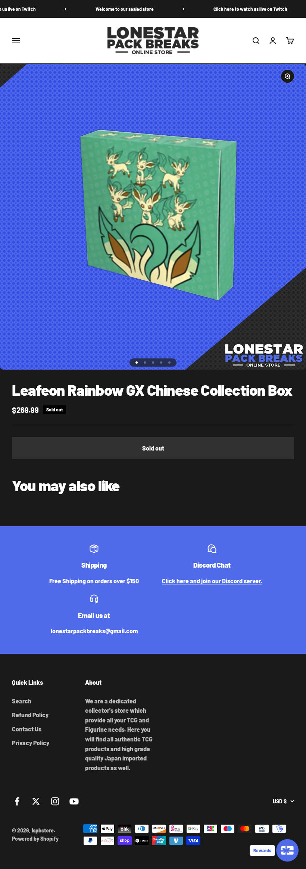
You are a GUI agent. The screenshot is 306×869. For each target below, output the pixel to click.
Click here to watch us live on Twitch (229, 9)
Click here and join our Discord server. (212, 580)
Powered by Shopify (35, 838)
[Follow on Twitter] (36, 801)
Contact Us (26, 728)
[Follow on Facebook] (17, 801)
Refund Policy (30, 714)
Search (21, 701)
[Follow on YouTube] (74, 801)
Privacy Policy (30, 742)
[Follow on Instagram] (55, 801)
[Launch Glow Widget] (287, 850)
